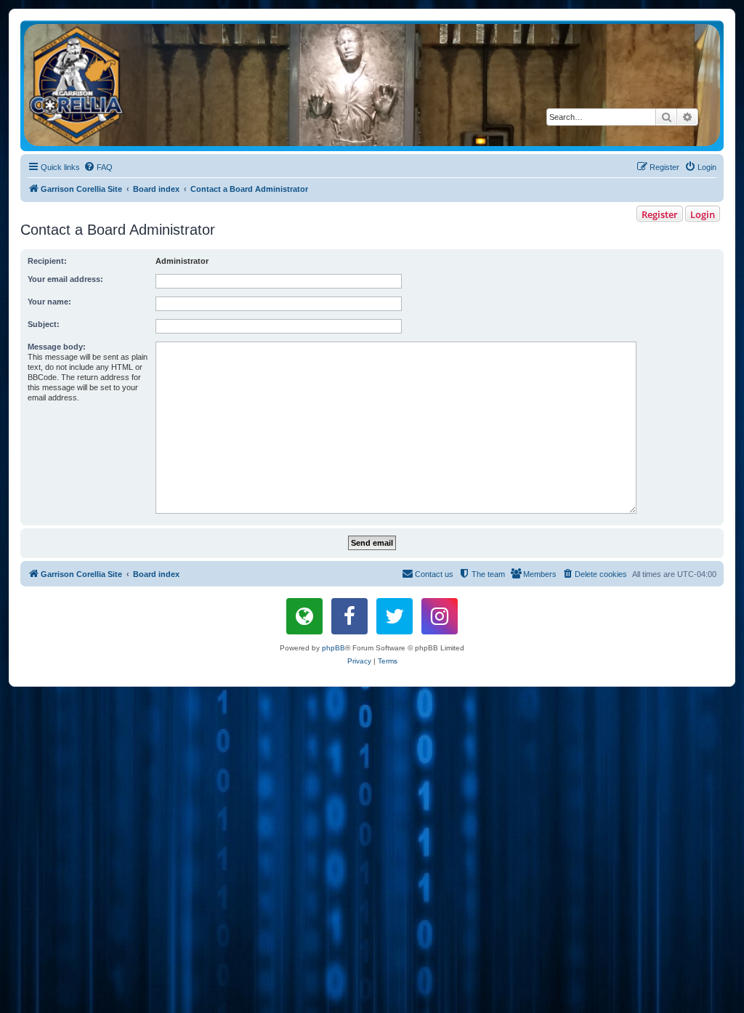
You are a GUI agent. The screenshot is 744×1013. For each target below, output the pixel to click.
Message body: (57, 346)
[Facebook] (349, 616)
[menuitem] (98, 167)
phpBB (333, 648)
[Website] (304, 616)
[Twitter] (394, 616)
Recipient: (47, 261)
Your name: (49, 301)
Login (702, 214)
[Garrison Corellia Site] (372, 85)
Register (660, 214)
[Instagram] (439, 616)
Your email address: (65, 279)
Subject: (44, 324)
